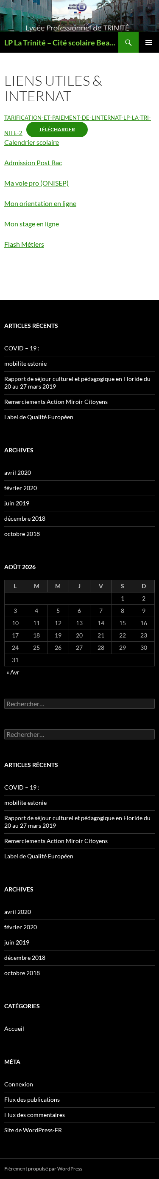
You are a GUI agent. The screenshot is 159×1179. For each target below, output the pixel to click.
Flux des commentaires (34, 1114)
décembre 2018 (24, 518)
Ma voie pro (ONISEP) (36, 183)
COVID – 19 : (21, 348)
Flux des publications (32, 1099)
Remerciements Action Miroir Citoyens (56, 401)
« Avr (13, 672)
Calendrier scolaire (31, 142)
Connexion (18, 1084)
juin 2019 (16, 503)
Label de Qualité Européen (38, 416)
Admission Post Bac (33, 162)
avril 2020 (17, 472)
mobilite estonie (25, 363)
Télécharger (57, 129)
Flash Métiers (24, 244)
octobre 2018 (22, 533)
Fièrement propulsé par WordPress (43, 1168)
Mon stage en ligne (31, 224)
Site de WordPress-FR (33, 1130)
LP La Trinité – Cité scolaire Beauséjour (61, 42)
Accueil (14, 1028)
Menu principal (149, 42)
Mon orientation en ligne (40, 203)
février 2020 (20, 487)
